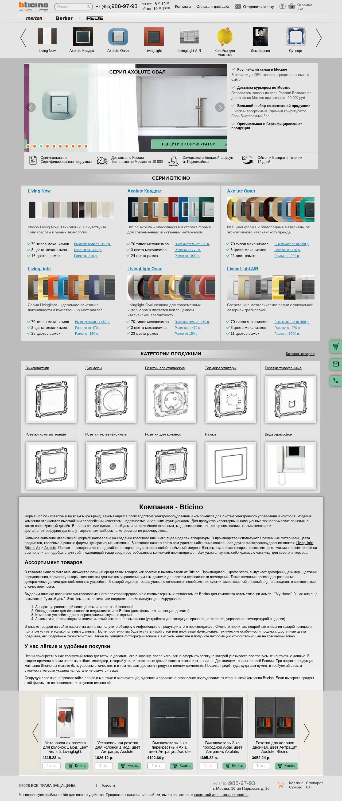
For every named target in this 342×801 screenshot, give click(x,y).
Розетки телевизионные (106, 434)
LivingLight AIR (189, 51)
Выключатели (37, 368)
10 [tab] (86, 146)
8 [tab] (73, 146)
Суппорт (295, 51)
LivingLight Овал (144, 269)
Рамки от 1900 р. (187, 256)
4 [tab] (47, 146)
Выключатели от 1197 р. (92, 244)
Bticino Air (32, 548)
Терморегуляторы (220, 368)
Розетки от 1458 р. (88, 250)
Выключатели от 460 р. (92, 322)
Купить (80, 766)
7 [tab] (67, 146)
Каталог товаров (300, 354)
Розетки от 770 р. (188, 250)
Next (319, 38)
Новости (107, 785)
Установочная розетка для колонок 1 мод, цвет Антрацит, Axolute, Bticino (117, 749)
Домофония (260, 51)
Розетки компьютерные (45, 434)
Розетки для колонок (163, 434)
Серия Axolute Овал (131, 72)
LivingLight (153, 51)
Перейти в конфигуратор (182, 144)
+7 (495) (117, 6)
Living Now (47, 51)
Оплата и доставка (212, 6)
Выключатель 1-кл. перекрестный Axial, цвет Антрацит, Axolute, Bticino (170, 749)
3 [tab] (41, 146)
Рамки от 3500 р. (287, 334)
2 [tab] (35, 146)
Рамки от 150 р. (87, 334)
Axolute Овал (118, 51)
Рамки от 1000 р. (287, 256)
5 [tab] (54, 146)
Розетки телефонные (283, 368)
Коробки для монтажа (225, 53)
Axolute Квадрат (82, 51)
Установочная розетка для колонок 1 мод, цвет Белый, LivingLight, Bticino (65, 749)
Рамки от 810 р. (86, 256)
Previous (23, 38)
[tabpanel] (125, 107)
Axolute (50, 548)
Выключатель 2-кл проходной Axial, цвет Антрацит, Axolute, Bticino (222, 749)
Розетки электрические (165, 368)
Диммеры (93, 368)
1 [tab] (28, 146)
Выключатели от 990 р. (192, 244)
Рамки (210, 434)
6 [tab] (60, 146)
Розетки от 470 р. (88, 328)
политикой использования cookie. (221, 795)
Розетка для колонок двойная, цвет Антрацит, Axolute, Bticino (274, 747)
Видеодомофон (278, 434)
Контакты (183, 6)
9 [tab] (79, 146)
